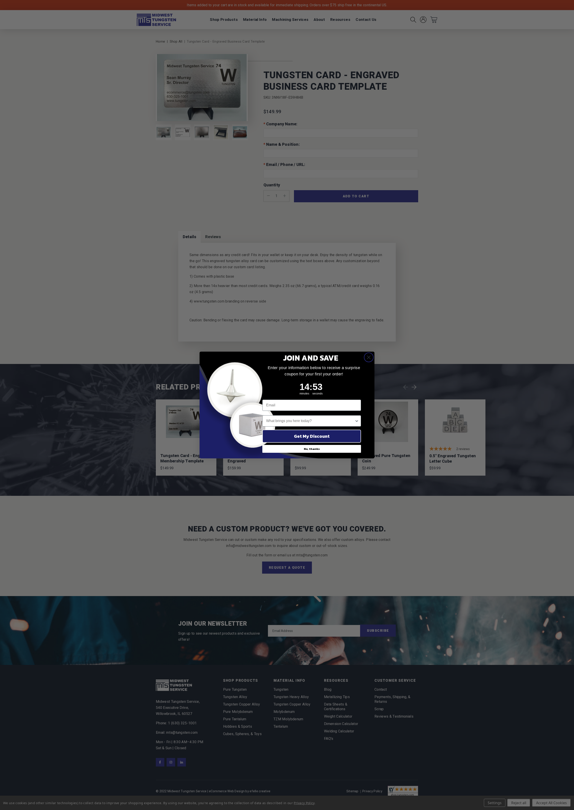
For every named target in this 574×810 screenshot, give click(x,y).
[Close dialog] (369, 357)
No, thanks (312, 449)
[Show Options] (356, 421)
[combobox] (310, 421)
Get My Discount (312, 436)
